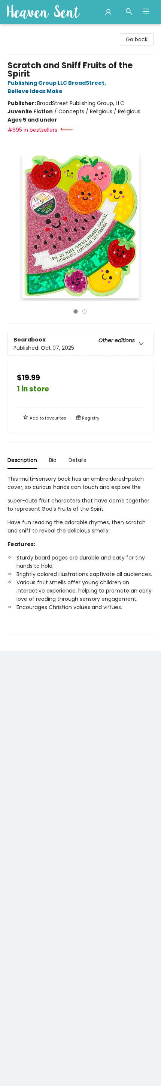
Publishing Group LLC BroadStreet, (57, 83)
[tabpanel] (80, 554)
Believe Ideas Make (35, 91)
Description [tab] (22, 460)
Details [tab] (77, 460)
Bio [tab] (53, 460)
